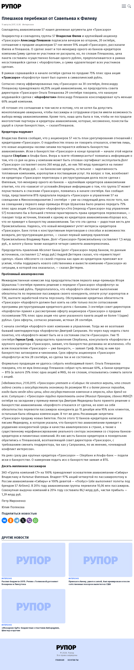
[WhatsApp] (35, 520)
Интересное (28, 24)
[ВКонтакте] (4, 520)
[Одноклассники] (10, 520)
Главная (59, 660)
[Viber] (29, 520)
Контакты (73, 660)
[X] (23, 520)
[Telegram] (17, 520)
